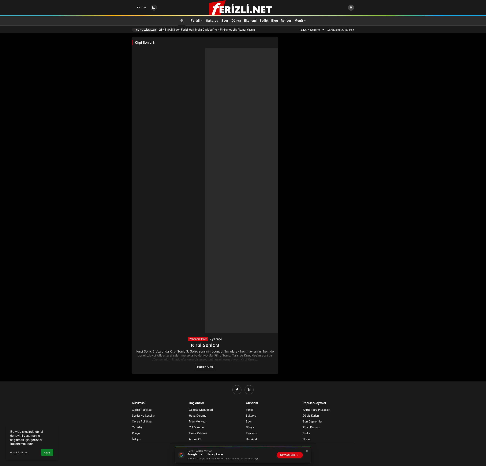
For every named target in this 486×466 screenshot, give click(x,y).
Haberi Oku (205, 367)
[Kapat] (306, 451)
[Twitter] (249, 389)
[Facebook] (236, 389)
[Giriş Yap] (351, 8)
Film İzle (141, 7)
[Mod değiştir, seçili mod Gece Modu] (154, 8)
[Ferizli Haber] (243, 7)
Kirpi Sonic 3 (205, 345)
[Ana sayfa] (182, 20)
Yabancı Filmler (198, 339)
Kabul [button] (47, 452)
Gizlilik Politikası (19, 452)
